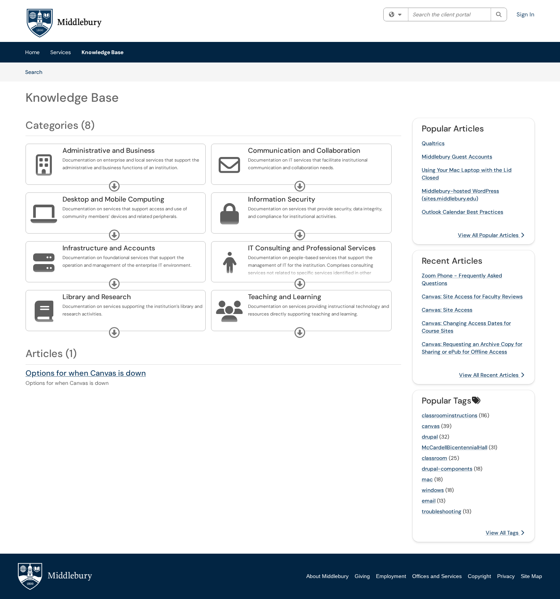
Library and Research (96, 296)
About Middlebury (327, 576)
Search (36, 71)
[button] (114, 186)
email (428, 500)
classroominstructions (449, 415)
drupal (430, 436)
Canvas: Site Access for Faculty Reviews (472, 296)
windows (433, 490)
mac (427, 479)
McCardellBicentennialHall (454, 447)
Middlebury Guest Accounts (457, 156)
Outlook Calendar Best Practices (462, 211)
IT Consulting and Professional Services (312, 248)
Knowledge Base (102, 52)
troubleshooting (441, 511)
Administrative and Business (108, 150)
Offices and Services (437, 576)
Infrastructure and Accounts (108, 248)
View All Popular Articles (489, 235)
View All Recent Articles (489, 375)
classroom (434, 458)
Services (60, 52)
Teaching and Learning (284, 296)
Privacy (506, 576)
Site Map (531, 576)
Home (32, 52)
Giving (362, 576)
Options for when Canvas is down (86, 373)
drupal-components (447, 468)
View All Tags (503, 532)
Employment (391, 576)
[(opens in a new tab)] (64, 23)
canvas (431, 426)
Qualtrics (433, 143)
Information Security (281, 199)
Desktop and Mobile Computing (113, 199)
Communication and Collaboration (304, 150)
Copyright (479, 576)
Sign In (525, 14)
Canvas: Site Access (447, 309)
